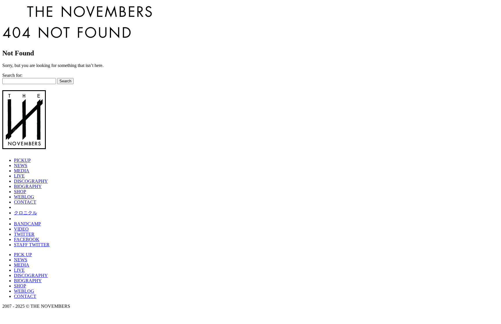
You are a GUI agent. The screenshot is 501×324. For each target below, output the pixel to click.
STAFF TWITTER (32, 244)
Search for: (12, 75)
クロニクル (25, 212)
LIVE (19, 175)
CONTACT (25, 202)
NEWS (20, 165)
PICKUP (22, 160)
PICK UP (23, 254)
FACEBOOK (26, 239)
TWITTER (24, 234)
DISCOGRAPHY (31, 181)
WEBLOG (24, 196)
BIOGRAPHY (28, 186)
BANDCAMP (27, 223)
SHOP (20, 191)
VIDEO (21, 229)
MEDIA (21, 170)
